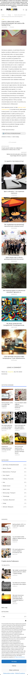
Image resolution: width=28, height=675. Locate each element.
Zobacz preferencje (14, 670)
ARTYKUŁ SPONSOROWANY (14, 465)
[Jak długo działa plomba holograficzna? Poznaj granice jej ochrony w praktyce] (14, 309)
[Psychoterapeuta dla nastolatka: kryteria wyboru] (20, 417)
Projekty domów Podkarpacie (10, 561)
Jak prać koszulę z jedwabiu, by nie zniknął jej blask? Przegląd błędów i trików (18, 598)
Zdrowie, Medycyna (14, 507)
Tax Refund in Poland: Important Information (19, 583)
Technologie (14, 496)
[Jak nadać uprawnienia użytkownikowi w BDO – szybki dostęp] (6, 574)
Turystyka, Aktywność (14, 500)
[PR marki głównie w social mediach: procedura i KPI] (7, 417)
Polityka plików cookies (8, 673)
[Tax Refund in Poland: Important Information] (6, 586)
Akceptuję (14, 661)
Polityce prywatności (20, 657)
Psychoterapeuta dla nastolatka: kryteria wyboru (20, 427)
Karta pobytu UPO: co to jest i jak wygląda (7, 404)
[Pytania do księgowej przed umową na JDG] (7, 438)
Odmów (14, 665)
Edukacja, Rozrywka (14, 479)
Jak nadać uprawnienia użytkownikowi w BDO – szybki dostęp (19, 571)
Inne (14, 482)
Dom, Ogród (14, 475)
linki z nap (4, 607)
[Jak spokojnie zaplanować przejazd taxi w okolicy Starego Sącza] (20, 438)
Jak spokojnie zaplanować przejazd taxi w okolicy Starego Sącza (19, 450)
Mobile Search (14, 486)
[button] (25, 620)
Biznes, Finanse (14, 468)
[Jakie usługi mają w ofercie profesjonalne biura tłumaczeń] (14, 242)
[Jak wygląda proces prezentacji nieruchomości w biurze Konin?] (14, 209)
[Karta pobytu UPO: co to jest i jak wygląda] (7, 395)
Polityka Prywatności (20, 673)
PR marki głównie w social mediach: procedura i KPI (7, 427)
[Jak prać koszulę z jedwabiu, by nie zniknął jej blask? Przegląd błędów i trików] (6, 599)
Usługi (9, 14)
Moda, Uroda (14, 489)
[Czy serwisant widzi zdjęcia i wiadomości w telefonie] (20, 395)
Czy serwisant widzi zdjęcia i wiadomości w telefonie (20, 405)
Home (3, 14)
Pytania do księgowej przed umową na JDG (7, 448)
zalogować (10, 371)
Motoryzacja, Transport (14, 493)
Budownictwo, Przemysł (14, 472)
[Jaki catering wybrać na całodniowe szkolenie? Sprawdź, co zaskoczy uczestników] (14, 275)
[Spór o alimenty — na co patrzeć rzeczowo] (14, 176)
